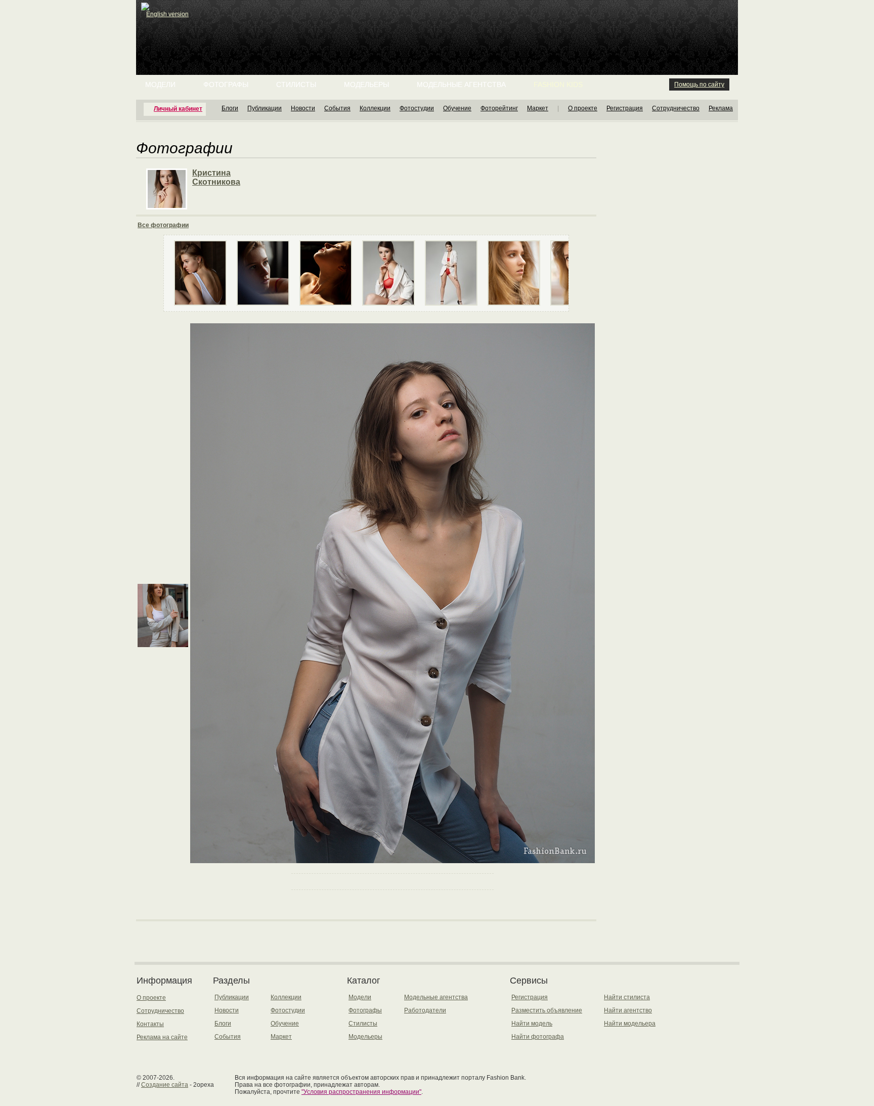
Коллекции (375, 108)
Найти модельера (630, 1023)
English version (167, 14)
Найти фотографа (537, 1036)
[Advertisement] (439, 25)
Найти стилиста (627, 997)
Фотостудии (417, 108)
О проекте (582, 108)
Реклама (721, 108)
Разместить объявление (546, 1010)
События (337, 108)
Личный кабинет (178, 108)
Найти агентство (628, 1010)
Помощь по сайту (699, 84)
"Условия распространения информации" (361, 1091)
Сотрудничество (676, 108)
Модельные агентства (461, 84)
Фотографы (225, 84)
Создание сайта (164, 1084)
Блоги (230, 108)
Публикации (264, 108)
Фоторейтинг (499, 108)
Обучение (457, 108)
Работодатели (425, 1010)
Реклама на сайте (162, 1037)
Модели (160, 84)
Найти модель (531, 1023)
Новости (303, 108)
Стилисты (296, 84)
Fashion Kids (558, 84)
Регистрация (624, 108)
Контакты (150, 1024)
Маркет (537, 108)
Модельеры (366, 84)
